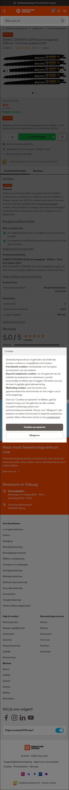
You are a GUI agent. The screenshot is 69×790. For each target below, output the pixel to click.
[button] (34, 427)
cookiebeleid (53, 417)
